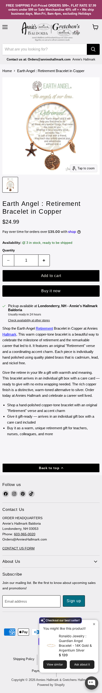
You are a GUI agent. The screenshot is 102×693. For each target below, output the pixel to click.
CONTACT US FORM (18, 548)
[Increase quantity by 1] (44, 260)
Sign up (74, 601)
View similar (55, 664)
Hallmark (9, 334)
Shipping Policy (23, 659)
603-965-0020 (24, 534)
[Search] (93, 49)
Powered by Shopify (51, 685)
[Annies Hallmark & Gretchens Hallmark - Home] (51, 32)
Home (7, 71)
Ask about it (82, 664)
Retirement (44, 328)
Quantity (8, 250)
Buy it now (51, 291)
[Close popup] (94, 624)
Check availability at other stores (29, 320)
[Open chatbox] (91, 683)
